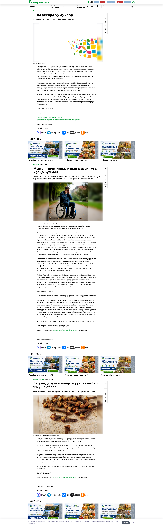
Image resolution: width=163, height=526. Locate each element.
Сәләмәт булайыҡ (38, 379)
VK (96, 2)
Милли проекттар (38, 11)
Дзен (119, 2)
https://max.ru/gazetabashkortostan (65, 330)
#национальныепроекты (45, 117)
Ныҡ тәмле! (106, 6)
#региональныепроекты (45, 120)
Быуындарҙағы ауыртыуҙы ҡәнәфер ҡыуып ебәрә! (88, 6)
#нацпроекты (57, 117)
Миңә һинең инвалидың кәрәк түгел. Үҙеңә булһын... (62, 6)
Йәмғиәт (36, 164)
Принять (125, 522)
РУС (103, 2)
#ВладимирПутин (43, 113)
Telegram (111, 2)
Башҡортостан (38, 1)
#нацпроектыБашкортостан (71, 120)
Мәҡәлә (31, 6)
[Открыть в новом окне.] (41, 133)
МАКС (127, 2)
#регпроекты (57, 120)
